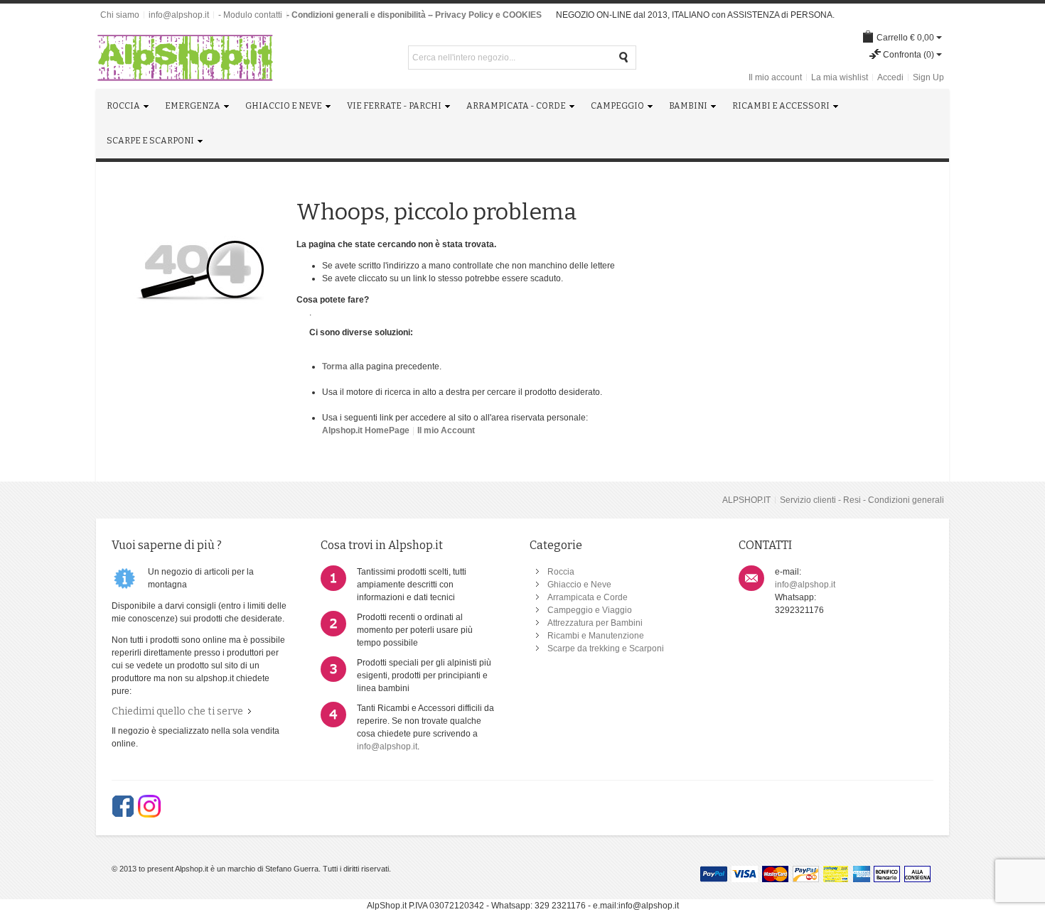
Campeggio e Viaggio (589, 610)
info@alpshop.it (179, 15)
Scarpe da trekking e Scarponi (605, 648)
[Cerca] (624, 57)
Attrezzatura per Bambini (595, 623)
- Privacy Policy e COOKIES (486, 15)
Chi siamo (119, 15)
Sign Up (928, 77)
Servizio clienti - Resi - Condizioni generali (862, 500)
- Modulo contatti (250, 15)
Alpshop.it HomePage (365, 430)
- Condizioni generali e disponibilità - (358, 15)
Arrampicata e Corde (587, 597)
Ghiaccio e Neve (579, 585)
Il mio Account (446, 430)
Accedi (890, 77)
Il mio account (775, 77)
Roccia (560, 572)
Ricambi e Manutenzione (595, 636)
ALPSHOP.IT (746, 500)
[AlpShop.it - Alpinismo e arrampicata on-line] (185, 57)
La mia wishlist (839, 77)
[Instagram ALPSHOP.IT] (149, 806)
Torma (335, 366)
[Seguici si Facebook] (123, 806)
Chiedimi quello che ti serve (177, 711)
